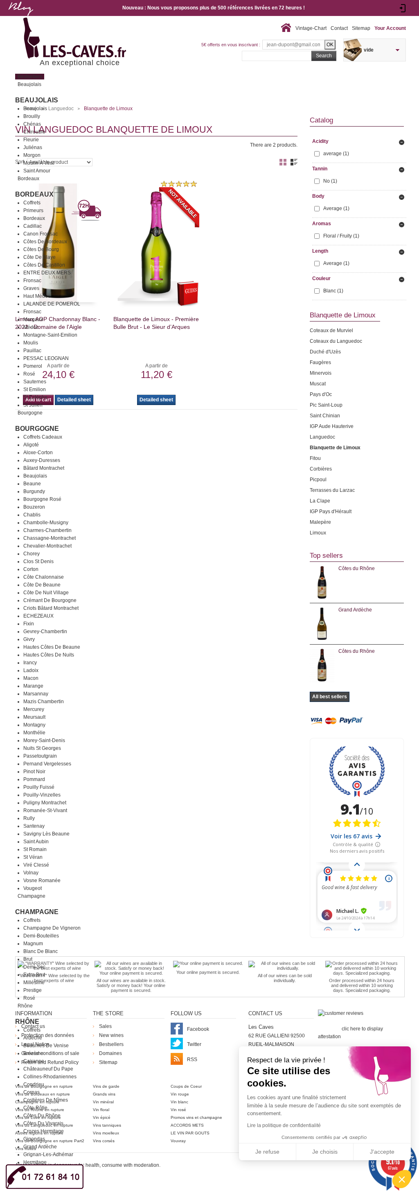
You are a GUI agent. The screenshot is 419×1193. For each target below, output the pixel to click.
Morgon (32, 155)
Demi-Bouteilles (41, 936)
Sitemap (361, 28)
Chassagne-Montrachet (49, 538)
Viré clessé (36, 865)
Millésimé (34, 982)
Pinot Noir (34, 771)
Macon (30, 678)
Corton (30, 569)
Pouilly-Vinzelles (42, 795)
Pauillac (32, 350)
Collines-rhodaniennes (50, 1077)
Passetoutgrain (40, 756)
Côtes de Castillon (44, 265)
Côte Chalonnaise (43, 577)
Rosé (29, 374)
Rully (29, 818)
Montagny (34, 725)
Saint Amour (36, 171)
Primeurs (33, 210)
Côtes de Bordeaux (45, 241)
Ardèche (32, 1038)
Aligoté (31, 445)
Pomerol (32, 366)
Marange (33, 686)
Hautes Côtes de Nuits (48, 655)
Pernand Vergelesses (47, 764)
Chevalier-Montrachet (47, 546)
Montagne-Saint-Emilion (50, 335)
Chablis (32, 515)
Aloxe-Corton (38, 452)
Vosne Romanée (42, 880)
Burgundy (34, 491)
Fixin (28, 624)
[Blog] (20, 17)
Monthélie (34, 733)
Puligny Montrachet (44, 803)
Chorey (31, 554)
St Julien (33, 405)
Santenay (34, 826)
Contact (339, 28)
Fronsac (32, 280)
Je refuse (267, 1151)
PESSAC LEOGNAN (46, 358)
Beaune (32, 484)
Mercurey (33, 709)
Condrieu (33, 1084)
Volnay (30, 873)
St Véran (33, 857)
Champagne (37, 911)
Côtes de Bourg (41, 249)
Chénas (32, 124)
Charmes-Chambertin (47, 530)
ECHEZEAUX (38, 616)
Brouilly (31, 116)
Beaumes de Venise (46, 1045)
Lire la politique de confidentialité (284, 1125)
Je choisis (325, 1151)
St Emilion (34, 389)
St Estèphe (35, 397)
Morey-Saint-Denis (44, 740)
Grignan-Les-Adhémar (48, 1154)
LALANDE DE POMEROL (51, 304)
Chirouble (34, 132)
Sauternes (34, 382)
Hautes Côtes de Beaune (51, 647)
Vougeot (32, 888)
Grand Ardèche (40, 1147)
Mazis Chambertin (43, 701)
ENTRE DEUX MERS (47, 273)
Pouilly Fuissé (38, 787)
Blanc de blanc (40, 951)
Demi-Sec (34, 967)
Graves (31, 288)
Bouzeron (34, 507)
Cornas (31, 1092)
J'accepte (382, 1151)
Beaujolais (36, 100)
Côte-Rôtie (35, 1108)
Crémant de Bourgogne (50, 600)
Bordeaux (34, 194)
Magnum (33, 943)
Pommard (34, 779)
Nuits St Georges (42, 748)
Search (324, 56)
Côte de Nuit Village (46, 592)
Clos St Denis (38, 561)
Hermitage (35, 1162)
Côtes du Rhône (42, 1115)
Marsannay (35, 694)
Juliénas (32, 147)
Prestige (32, 990)
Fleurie (31, 140)
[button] (402, 1179)
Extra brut (34, 975)
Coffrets (32, 203)
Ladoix (30, 670)
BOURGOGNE (37, 428)
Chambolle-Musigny (45, 522)
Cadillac (32, 226)
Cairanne (33, 1061)
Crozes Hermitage (43, 1131)
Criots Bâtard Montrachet (51, 608)
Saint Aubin (36, 841)
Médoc (30, 327)
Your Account (390, 28)
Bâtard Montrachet (43, 468)
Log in (403, 8)
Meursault (34, 717)
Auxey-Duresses (41, 460)
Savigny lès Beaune (46, 834)
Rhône (27, 1021)
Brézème (33, 1053)
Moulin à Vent (38, 163)
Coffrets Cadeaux (42, 437)
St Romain (35, 849)
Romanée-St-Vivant (45, 810)
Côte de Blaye (39, 257)
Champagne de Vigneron (52, 928)
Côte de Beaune (42, 585)
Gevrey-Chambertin (45, 631)
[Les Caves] (91, 39)
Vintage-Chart (311, 28)
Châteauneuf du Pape (48, 1069)
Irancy (30, 663)
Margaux (33, 319)
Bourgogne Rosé (42, 499)
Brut (27, 959)
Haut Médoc (36, 296)
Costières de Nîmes (45, 1100)
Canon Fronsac (40, 234)
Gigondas (34, 1139)
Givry (29, 639)
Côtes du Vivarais (43, 1123)
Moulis (30, 343)
